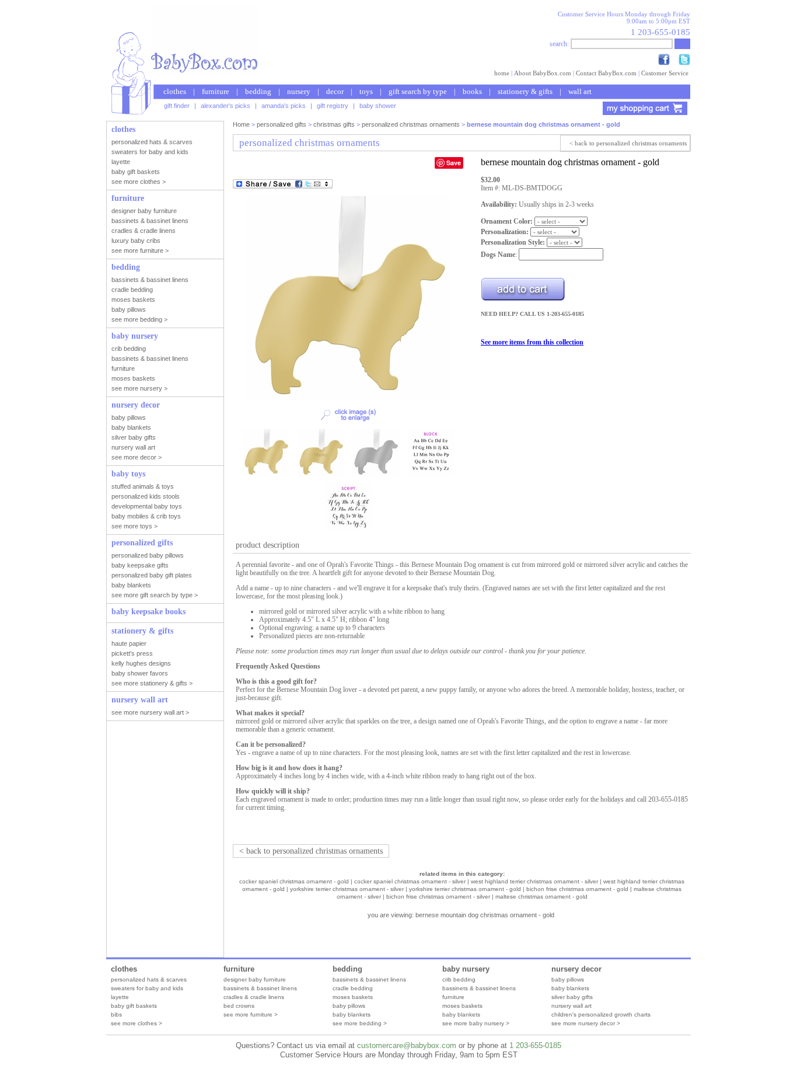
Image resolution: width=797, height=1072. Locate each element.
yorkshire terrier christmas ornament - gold (465, 889)
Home (241, 124)
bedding (258, 91)
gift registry (332, 105)
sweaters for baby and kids (147, 988)
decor (335, 91)
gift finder (177, 105)
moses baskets (353, 997)
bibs (116, 1014)
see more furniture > (250, 1014)
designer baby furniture (254, 979)
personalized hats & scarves (149, 979)
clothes (174, 91)
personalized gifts (281, 124)
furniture (215, 91)
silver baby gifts (572, 997)
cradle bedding (353, 988)
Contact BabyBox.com (606, 72)
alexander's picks (225, 105)
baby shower (377, 105)
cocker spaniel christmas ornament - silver (410, 881)
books (472, 91)
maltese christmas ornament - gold (541, 896)
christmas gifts (334, 124)
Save (453, 162)
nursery (298, 91)
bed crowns (238, 1006)
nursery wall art (571, 1006)
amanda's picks (283, 105)
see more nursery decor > (585, 1023)
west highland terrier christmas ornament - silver (534, 881)
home (501, 72)
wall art (580, 91)
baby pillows (349, 1006)
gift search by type (418, 91)
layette (120, 997)
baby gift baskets (134, 1006)
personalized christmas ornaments (411, 124)
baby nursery (466, 969)
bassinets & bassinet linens (260, 988)
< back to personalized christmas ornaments (628, 143)
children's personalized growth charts (601, 1014)
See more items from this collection (532, 342)
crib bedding (459, 979)
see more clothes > (136, 1023)
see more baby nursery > (475, 1023)
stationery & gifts (525, 91)
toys (366, 91)
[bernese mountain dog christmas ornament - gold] (348, 398)
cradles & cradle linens (253, 997)
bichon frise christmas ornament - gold (577, 889)
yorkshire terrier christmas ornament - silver (347, 889)
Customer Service (664, 72)
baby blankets (351, 1014)
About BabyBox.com (542, 72)
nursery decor (576, 969)
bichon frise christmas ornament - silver (438, 896)
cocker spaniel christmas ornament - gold (294, 881)
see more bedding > (360, 1023)
